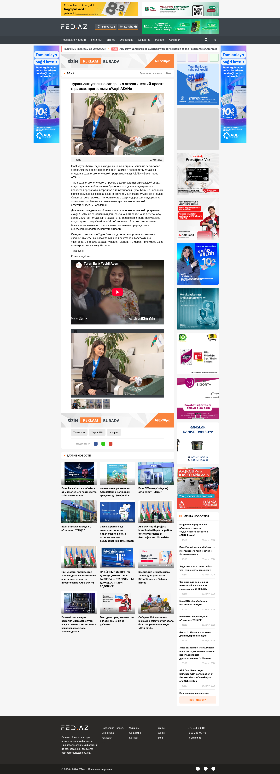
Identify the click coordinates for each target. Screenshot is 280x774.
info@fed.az (194, 737)
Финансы (96, 39)
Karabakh (130, 26)
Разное (159, 39)
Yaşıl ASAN (97, 432)
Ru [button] (215, 39)
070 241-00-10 (196, 727)
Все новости (197, 699)
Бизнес (110, 39)
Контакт (133, 737)
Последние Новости (73, 39)
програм (114, 432)
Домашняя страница (151, 73)
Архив (160, 737)
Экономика (126, 39)
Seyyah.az (108, 26)
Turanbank (79, 432)
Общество (144, 39)
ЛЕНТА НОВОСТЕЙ (196, 516)
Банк (168, 73)
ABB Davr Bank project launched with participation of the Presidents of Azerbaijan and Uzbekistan (121, 48)
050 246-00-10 (197, 732)
